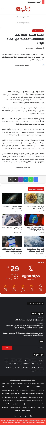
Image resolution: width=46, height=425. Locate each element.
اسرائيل (41, 360)
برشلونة (34, 363)
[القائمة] (3, 9)
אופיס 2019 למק (29, 387)
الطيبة (13, 360)
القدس (41, 363)
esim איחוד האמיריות (31, 404)
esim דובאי (41, 404)
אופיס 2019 (23, 383)
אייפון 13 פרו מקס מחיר (8, 394)
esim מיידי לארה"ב (28, 400)
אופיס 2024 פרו (31, 407)
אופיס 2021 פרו (15, 383)
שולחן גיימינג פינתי (30, 394)
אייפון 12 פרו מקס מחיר (12, 397)
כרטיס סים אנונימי (13, 390)
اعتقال (26, 360)
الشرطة (20, 360)
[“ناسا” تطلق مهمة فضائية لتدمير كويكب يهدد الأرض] (34, 241)
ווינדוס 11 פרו (11, 387)
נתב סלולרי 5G (23, 390)
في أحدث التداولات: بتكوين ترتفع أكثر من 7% (35, 207)
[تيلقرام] (25, 179)
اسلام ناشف (39, 48)
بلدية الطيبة (26, 363)
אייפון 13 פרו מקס (20, 394)
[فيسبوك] (35, 179)
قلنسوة (8, 367)
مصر (42, 371)
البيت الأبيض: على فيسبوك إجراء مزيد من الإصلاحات (35, 228)
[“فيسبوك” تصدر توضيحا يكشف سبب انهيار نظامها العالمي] (12, 241)
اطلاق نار (33, 360)
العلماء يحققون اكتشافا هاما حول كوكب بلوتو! (12, 207)
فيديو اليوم (17, 367)
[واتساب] (30, 179)
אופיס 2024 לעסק (20, 410)
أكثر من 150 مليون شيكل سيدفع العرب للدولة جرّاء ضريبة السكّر (22, 2)
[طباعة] (10, 179)
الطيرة (6, 360)
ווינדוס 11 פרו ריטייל (33, 390)
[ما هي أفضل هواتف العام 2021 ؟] (12, 220)
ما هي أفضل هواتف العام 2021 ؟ (12, 228)
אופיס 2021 (6, 383)
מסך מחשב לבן (20, 404)
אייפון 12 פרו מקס (24, 397)
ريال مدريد (40, 367)
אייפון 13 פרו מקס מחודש (36, 397)
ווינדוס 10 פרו (20, 387)
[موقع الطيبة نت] (23, 9)
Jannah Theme (5, 420)
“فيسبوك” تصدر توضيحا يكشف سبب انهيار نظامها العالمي (12, 250)
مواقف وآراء (34, 371)
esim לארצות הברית (7, 400)
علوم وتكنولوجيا (38, 31)
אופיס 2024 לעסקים (20, 407)
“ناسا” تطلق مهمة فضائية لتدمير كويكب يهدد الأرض (35, 250)
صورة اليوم (26, 367)
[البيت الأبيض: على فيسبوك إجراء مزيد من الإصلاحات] (34, 220)
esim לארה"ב (18, 400)
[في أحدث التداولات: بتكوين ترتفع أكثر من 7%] (34, 198)
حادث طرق (17, 363)
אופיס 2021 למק (39, 387)
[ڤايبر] (20, 179)
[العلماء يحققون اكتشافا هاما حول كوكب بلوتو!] (12, 198)
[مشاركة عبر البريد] (15, 179)
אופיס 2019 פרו (32, 383)
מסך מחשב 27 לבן (10, 404)
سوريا (33, 367)
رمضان (9, 363)
